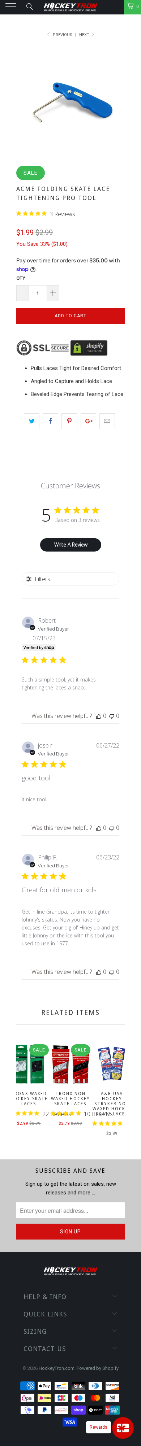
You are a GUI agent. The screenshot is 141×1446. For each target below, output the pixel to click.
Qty (20, 278)
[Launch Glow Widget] (123, 1428)
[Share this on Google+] (88, 421)
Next (84, 34)
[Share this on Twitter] (31, 421)
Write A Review (70, 544)
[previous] (23, 1091)
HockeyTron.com (56, 1368)
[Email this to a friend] (107, 421)
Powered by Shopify (98, 1368)
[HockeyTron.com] (70, 7)
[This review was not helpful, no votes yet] (111, 716)
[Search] (29, 6)
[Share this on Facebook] (50, 421)
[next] (118, 1091)
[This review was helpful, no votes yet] (98, 716)
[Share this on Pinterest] (69, 421)
